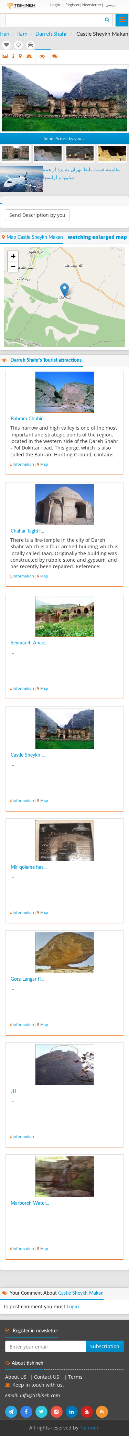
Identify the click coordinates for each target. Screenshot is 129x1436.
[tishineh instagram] (58, 1412)
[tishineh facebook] (27, 1412)
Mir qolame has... (28, 867)
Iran (4, 33)
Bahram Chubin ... (29, 419)
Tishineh (90, 1428)
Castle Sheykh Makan (81, 1293)
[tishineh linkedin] (73, 1412)
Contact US (47, 1377)
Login (55, 4)
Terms (75, 1377)
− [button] (13, 266)
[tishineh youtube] (88, 1412)
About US (15, 1377)
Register (72, 4)
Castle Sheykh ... (28, 755)
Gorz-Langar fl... (27, 979)
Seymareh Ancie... (29, 643)
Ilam (22, 33)
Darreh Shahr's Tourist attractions (46, 360)
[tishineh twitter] (43, 1412)
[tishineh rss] (103, 1412)
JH (14, 1091)
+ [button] (13, 256)
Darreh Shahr (51, 33)
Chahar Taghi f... (27, 531)
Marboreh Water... (30, 1203)
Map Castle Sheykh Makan (35, 237)
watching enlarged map (97, 237)
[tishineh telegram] (12, 1412)
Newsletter (91, 4)
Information (23, 464)
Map (44, 464)
